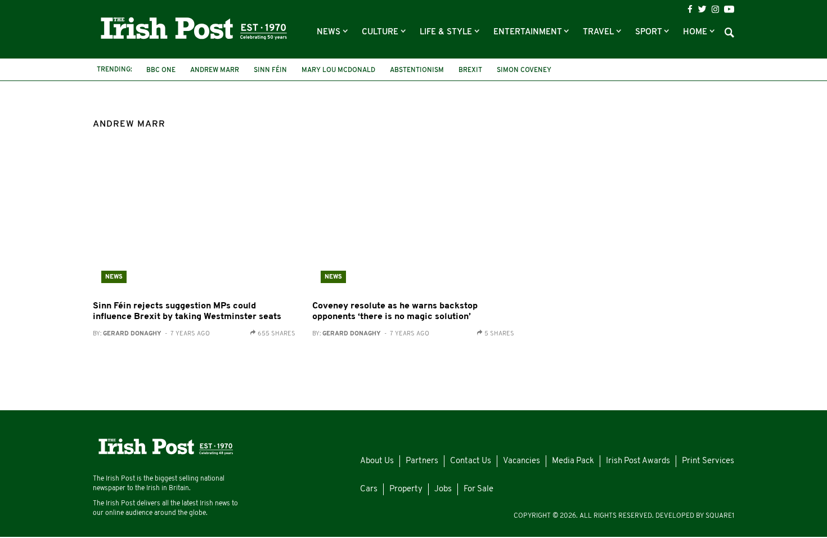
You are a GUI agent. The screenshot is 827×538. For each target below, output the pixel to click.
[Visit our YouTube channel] (729, 9)
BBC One (161, 70)
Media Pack (573, 461)
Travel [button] (599, 32)
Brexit (470, 70)
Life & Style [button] (447, 32)
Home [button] (696, 32)
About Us (377, 461)
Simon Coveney (524, 70)
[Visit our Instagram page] (715, 9)
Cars (368, 489)
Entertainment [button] (528, 32)
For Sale (478, 489)
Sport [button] (649, 32)
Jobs (443, 489)
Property (406, 489)
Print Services (708, 461)
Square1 (719, 516)
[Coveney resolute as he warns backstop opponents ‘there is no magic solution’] (413, 224)
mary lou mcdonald (338, 70)
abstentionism (417, 70)
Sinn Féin (270, 70)
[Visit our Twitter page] (702, 9)
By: (151, 334)
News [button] (330, 32)
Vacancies (521, 461)
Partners (422, 461)
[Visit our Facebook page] (690, 9)
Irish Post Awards (638, 461)
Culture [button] (381, 32)
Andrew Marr (214, 70)
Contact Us (470, 461)
